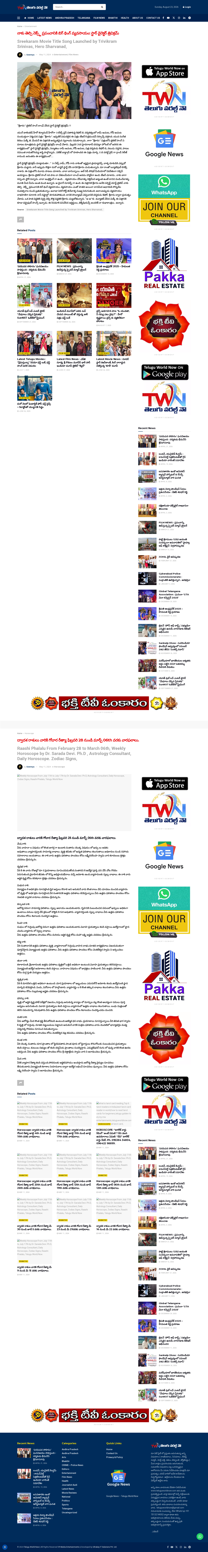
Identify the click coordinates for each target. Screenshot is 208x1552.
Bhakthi (113, 18)
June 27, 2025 (64, 370)
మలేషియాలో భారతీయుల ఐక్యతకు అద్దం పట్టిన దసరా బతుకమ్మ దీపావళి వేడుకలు (174, 663)
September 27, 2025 (27, 322)
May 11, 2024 (45, 54)
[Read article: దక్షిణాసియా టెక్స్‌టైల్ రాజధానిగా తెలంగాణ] (147, 510)
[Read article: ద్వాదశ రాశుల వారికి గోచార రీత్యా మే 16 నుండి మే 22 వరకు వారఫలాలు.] (113, 1210)
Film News (99, 18)
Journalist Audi (69, 1485)
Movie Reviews (69, 1493)
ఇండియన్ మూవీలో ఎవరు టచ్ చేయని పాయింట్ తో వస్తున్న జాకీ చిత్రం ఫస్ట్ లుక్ (72, 314)
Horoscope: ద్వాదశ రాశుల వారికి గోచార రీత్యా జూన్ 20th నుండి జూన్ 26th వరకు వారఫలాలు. (34, 1184)
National (66, 1497)
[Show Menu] (18, 18)
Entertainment (31, 26)
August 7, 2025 (104, 325)
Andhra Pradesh (64, 18)
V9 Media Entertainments (69, 1547)
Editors (65, 1469)
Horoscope (29, 733)
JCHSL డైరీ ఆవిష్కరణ (169, 556)
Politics (66, 1500)
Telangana (84, 18)
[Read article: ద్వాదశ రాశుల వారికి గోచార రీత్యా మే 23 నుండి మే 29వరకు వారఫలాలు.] (74, 1210)
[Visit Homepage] (32, 7)
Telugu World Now (31, 1547)
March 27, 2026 (64, 274)
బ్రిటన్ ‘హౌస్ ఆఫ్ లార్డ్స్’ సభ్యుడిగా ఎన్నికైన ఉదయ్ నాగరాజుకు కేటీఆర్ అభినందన (174, 628)
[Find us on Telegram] (189, 18)
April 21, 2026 (25, 277)
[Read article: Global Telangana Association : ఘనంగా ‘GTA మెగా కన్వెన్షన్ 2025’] (147, 596)
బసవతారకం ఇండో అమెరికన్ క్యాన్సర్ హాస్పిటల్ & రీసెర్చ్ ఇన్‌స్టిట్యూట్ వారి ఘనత (172, 474)
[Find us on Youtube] (168, 18)
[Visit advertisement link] (164, 88)
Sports (65, 1504)
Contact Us (153, 18)
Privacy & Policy (114, 1457)
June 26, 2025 (103, 370)
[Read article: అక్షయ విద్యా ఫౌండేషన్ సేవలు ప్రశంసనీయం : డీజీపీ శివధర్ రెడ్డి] (147, 493)
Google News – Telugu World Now (122, 1496)
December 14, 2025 (106, 274)
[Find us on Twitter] (174, 18)
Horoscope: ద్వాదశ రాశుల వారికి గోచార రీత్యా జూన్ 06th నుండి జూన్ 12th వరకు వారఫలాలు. (113, 1184)
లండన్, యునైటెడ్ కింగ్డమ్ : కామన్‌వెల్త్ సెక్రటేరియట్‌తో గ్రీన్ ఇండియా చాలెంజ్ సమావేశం (172, 457)
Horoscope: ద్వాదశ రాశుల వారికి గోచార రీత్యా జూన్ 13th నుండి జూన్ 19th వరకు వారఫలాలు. (74, 1184)
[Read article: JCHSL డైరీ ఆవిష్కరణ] (147, 561)
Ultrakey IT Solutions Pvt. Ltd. (105, 1547)
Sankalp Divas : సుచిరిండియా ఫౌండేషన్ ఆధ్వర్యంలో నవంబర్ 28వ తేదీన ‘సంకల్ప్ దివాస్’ (174, 646)
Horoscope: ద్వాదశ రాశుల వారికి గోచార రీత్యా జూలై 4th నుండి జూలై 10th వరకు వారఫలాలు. (34, 1133)
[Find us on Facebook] (163, 18)
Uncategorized (69, 1512)
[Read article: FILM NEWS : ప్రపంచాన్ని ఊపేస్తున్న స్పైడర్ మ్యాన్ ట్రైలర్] (74, 250)
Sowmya (30, 54)
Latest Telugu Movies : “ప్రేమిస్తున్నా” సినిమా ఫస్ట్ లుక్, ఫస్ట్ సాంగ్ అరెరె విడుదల (33, 362)
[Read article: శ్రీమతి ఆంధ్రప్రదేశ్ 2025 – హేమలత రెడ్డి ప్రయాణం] (113, 250)
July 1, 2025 (24, 370)
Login (188, 7)
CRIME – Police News (72, 1465)
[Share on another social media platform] (20, 219)
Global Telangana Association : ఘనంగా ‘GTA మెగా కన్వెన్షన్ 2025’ (174, 594)
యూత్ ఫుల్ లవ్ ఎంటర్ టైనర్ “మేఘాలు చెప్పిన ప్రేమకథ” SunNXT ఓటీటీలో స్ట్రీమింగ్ (31, 314)
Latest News (44, 18)
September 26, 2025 (66, 322)
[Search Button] (103, 7)
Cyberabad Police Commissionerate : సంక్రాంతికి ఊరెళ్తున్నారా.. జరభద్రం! (174, 576)
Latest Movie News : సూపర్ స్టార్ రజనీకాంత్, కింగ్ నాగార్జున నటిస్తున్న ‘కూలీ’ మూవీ (112, 362)
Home (31, 18)
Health (125, 18)
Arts (64, 1457)
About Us (137, 18)
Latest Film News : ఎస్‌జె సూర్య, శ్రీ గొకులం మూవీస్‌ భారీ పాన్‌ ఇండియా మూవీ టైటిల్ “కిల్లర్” (73, 362)
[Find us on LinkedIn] (184, 18)
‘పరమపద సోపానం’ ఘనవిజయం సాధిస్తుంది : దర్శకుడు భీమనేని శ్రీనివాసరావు (32, 270)
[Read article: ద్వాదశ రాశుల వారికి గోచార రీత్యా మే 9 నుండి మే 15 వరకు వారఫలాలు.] (34, 1251)
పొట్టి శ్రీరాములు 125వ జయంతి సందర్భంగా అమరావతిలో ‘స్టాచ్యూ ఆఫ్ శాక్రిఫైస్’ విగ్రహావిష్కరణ (174, 542)
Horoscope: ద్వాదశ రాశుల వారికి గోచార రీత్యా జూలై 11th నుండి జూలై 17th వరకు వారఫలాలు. (74, 1133)
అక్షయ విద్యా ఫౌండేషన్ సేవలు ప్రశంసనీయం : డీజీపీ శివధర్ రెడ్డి (43, 1518)
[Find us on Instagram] (179, 18)
